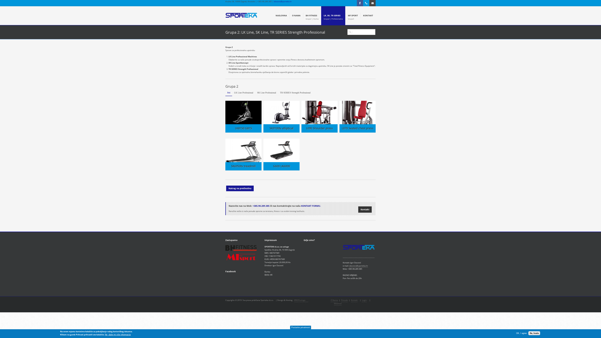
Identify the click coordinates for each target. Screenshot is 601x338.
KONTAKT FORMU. (311, 205)
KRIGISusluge (301, 300)
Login (364, 300)
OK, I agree (521, 333)
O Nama (334, 300)
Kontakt (365, 209)
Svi (228, 93)
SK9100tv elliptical (281, 128)
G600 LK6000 (281, 166)
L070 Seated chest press (357, 128)
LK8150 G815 (243, 128)
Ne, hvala (534, 333)
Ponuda (344, 300)
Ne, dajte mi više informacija (118, 334)
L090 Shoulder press (319, 128)
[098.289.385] (366, 3)
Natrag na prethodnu (240, 188)
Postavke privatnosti (300, 327)
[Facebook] (360, 3)
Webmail (338, 303)
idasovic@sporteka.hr (283, 1)
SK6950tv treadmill (243, 166)
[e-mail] (372, 3)
